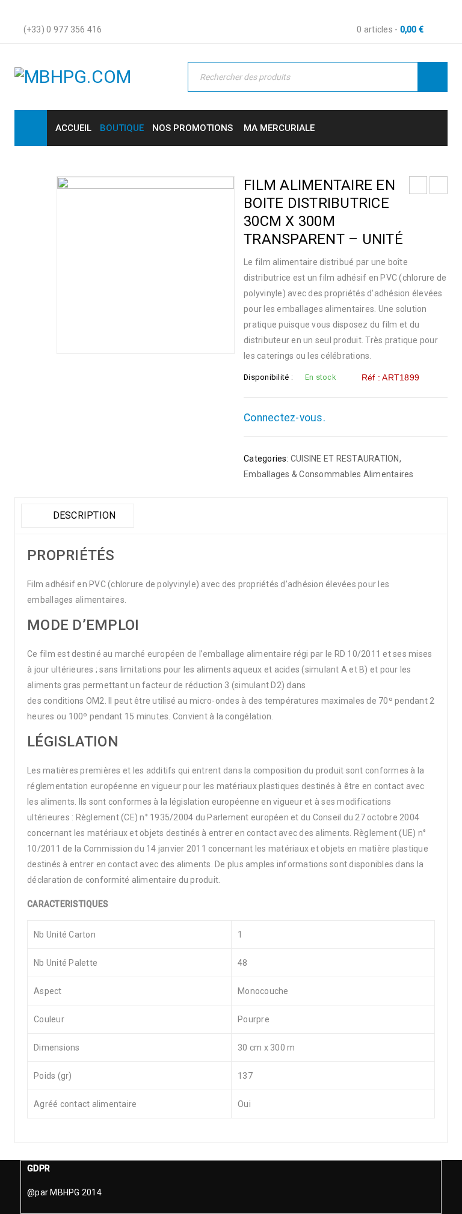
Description (83, 515)
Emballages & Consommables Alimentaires (329, 474)
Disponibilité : (268, 377)
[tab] (77, 516)
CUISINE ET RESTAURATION (345, 458)
